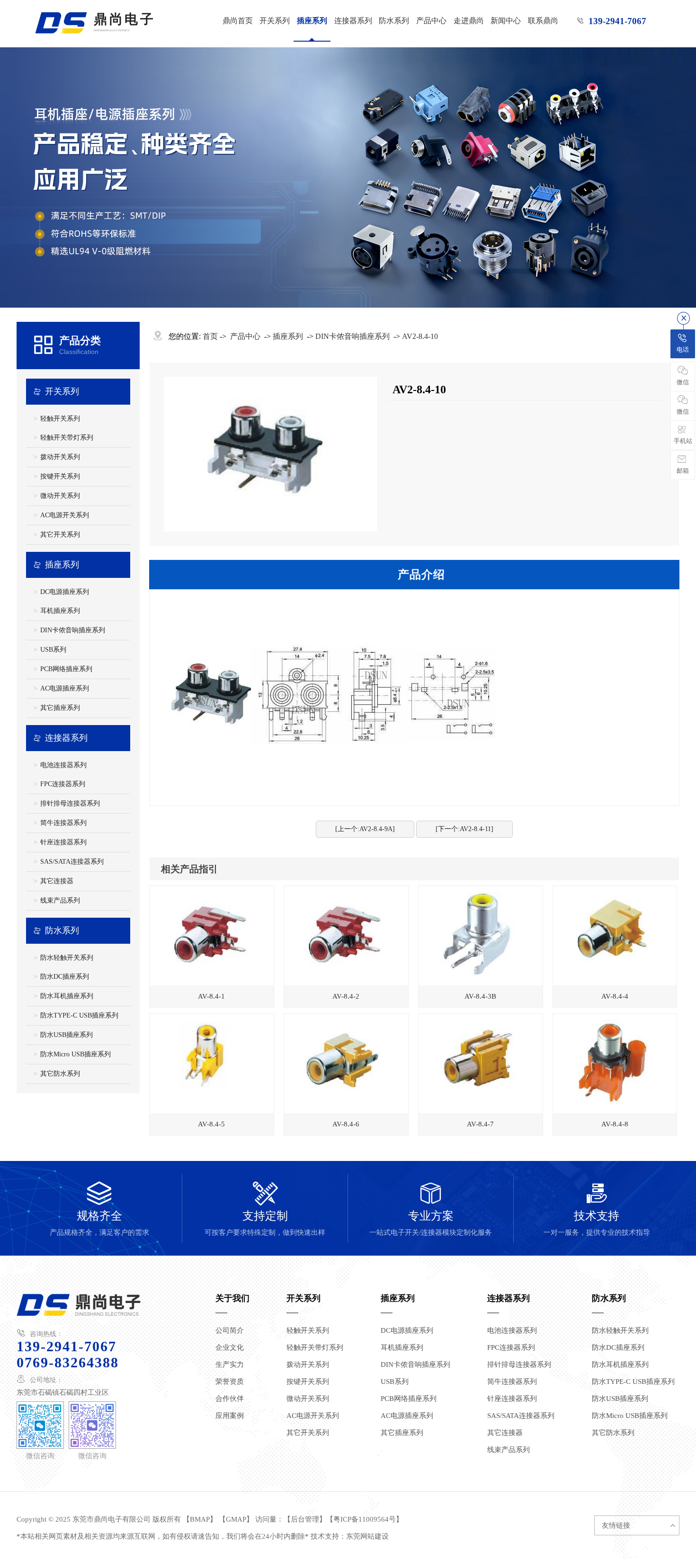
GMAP (236, 1519)
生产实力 (229, 1364)
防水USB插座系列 (66, 1034)
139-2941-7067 (617, 21)
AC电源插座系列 (64, 688)
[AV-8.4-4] (615, 935)
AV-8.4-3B (480, 996)
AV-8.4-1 (211, 996)
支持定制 (265, 1208)
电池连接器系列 (63, 765)
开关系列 (274, 21)
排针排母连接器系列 (70, 803)
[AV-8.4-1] (212, 935)
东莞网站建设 (367, 1536)
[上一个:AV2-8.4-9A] (365, 829)
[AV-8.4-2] (346, 935)
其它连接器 (56, 881)
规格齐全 (99, 1208)
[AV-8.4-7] (481, 1063)
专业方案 (430, 1208)
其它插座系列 (60, 707)
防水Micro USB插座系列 (75, 1054)
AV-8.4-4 (614, 996)
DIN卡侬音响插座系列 (72, 630)
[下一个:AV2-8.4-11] (464, 829)
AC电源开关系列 (64, 515)
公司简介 (229, 1330)
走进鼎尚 (469, 21)
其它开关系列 (60, 534)
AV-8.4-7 (480, 1124)
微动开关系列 (60, 495)
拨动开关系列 (60, 457)
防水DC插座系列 (64, 976)
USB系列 (53, 649)
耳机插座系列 (60, 610)
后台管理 (305, 1519)
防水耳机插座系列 (66, 996)
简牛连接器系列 (63, 822)
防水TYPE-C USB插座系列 (79, 1015)
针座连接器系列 (63, 842)
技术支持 (597, 1208)
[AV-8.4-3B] (481, 935)
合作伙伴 (229, 1398)
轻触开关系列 (60, 418)
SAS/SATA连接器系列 (72, 861)
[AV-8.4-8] (615, 1063)
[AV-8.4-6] (346, 1063)
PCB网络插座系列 (66, 669)
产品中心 (431, 21)
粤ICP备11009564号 (364, 1519)
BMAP (200, 1519)
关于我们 (232, 1298)
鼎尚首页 (238, 21)
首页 (210, 336)
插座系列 (312, 21)
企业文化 (229, 1347)
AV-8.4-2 (345, 996)
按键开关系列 (60, 476)
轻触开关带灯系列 (66, 437)
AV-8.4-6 (345, 1124)
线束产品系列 (60, 900)
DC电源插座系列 (64, 591)
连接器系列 (353, 21)
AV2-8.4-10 (420, 336)
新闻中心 (506, 21)
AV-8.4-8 (614, 1124)
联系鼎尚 (543, 21)
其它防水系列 (60, 1073)
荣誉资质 (229, 1381)
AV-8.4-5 (211, 1124)
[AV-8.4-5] (212, 1063)
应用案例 (229, 1415)
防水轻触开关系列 (66, 957)
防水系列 (394, 21)
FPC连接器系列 (62, 784)
